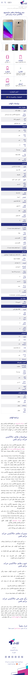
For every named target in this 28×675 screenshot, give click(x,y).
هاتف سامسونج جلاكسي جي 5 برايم (15, 449)
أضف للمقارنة (14, 92)
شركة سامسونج (20, 423)
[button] (5, 2)
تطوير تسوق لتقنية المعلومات (14, 663)
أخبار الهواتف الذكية (16, 617)
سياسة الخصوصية (14, 650)
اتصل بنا (14, 652)
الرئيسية (25, 6)
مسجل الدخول (17, 628)
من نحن (14, 647)
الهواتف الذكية (21, 6)
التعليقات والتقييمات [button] (14, 97)
